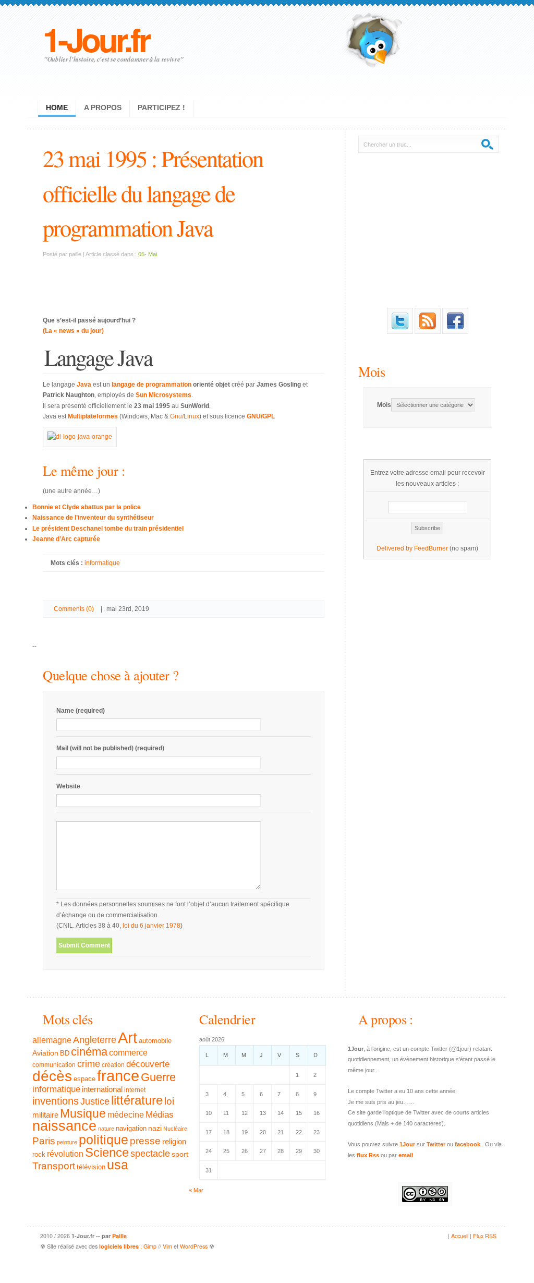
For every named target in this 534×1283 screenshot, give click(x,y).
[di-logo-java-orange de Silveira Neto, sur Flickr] (80, 436)
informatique (102, 563)
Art (127, 1037)
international (102, 1089)
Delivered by (395, 548)
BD (64, 1053)
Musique (83, 1113)
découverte (147, 1064)
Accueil (459, 1236)
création (113, 1065)
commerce (128, 1052)
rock (38, 1154)
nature (106, 1128)
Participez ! (161, 107)
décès (52, 1076)
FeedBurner (431, 548)
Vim (167, 1246)
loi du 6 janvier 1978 (151, 925)
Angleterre (94, 1040)
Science (107, 1152)
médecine (125, 1114)
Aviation (45, 1053)
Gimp (149, 1246)
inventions (55, 1101)
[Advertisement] (184, 280)
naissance (64, 1126)
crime (88, 1064)
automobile (155, 1041)
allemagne (51, 1040)
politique (103, 1139)
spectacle (150, 1153)
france (118, 1076)
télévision (91, 1167)
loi (169, 1101)
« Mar (196, 1190)
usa (117, 1165)
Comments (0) (74, 609)
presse (145, 1140)
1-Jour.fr (96, 39)
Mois (371, 371)
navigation (131, 1128)
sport (180, 1154)
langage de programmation (151, 384)
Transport (53, 1165)
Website (68, 786)
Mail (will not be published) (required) (110, 748)
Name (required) (80, 710)
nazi (155, 1128)
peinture (67, 1142)
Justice (95, 1101)
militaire (45, 1114)
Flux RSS (484, 1236)
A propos (103, 107)
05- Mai (147, 254)
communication (54, 1065)
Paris (43, 1140)
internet (134, 1090)
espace (84, 1079)
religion (174, 1141)
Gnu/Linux (184, 416)
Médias (159, 1114)
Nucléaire (175, 1128)
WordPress (194, 1246)
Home (57, 107)
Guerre (158, 1077)
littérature (137, 1100)
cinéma (89, 1051)
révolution (65, 1153)
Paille (119, 1236)
